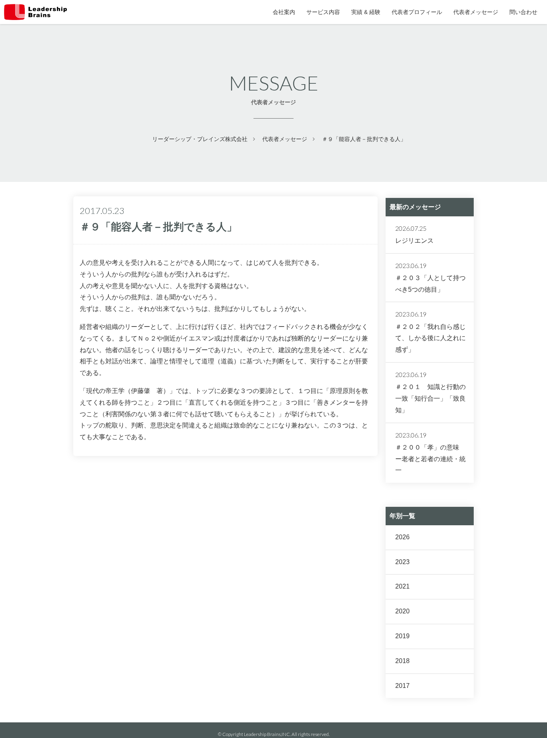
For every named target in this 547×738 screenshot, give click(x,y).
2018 (402, 660)
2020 (402, 611)
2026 (402, 537)
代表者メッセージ (284, 139)
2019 (402, 636)
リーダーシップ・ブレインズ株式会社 (199, 139)
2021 (402, 586)
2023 (402, 562)
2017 (402, 685)
